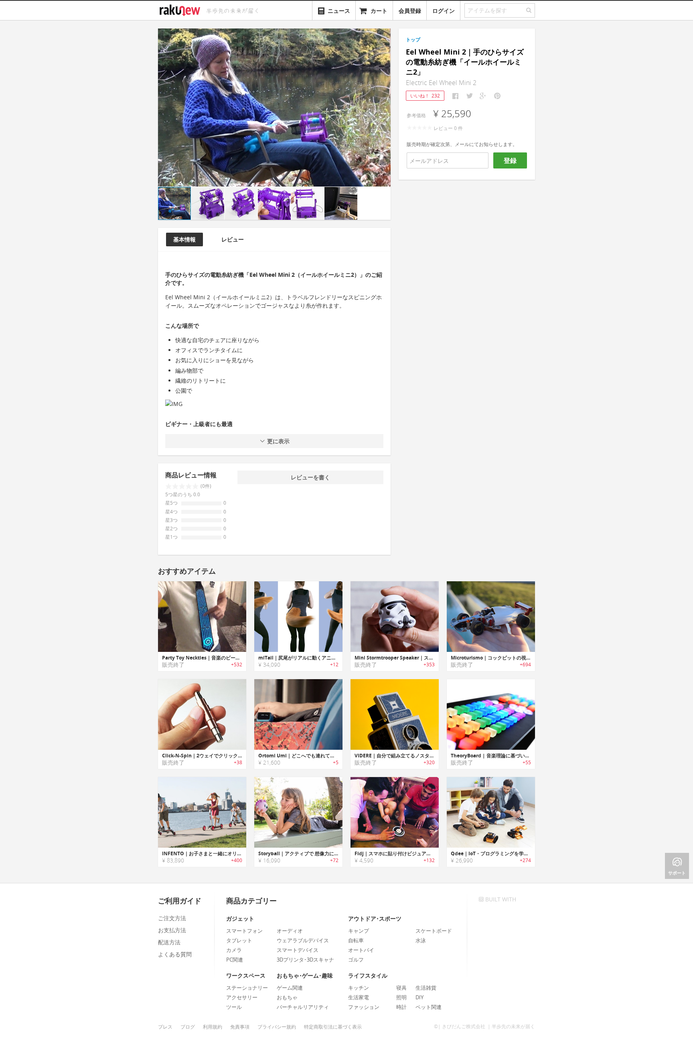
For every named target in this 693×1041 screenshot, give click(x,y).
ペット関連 (428, 1007)
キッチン (358, 987)
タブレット (239, 940)
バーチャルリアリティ (303, 1007)
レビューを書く (310, 477)
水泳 (420, 940)
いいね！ (425, 95)
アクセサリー (241, 997)
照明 (401, 997)
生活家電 (358, 997)
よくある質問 (175, 954)
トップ (413, 39)
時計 (401, 1007)
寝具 (401, 987)
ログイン (443, 10)
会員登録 (410, 10)
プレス (165, 1026)
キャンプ (358, 930)
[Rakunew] (181, 9)
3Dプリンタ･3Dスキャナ (305, 959)
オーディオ (290, 930)
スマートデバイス (297, 950)
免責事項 (239, 1026)
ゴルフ (356, 959)
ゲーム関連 (290, 987)
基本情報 (184, 239)
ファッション (363, 1007)
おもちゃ (287, 997)
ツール (234, 1007)
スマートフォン (244, 930)
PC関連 (234, 959)
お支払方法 (172, 930)
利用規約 (212, 1026)
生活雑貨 (425, 987)
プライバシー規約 (276, 1026)
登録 (510, 160)
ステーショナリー (247, 987)
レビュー (232, 239)
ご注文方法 (172, 918)
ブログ (187, 1026)
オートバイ (361, 950)
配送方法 (169, 942)
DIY (419, 997)
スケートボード (433, 930)
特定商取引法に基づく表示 (333, 1026)
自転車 (356, 940)
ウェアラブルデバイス (303, 940)
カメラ (234, 950)
